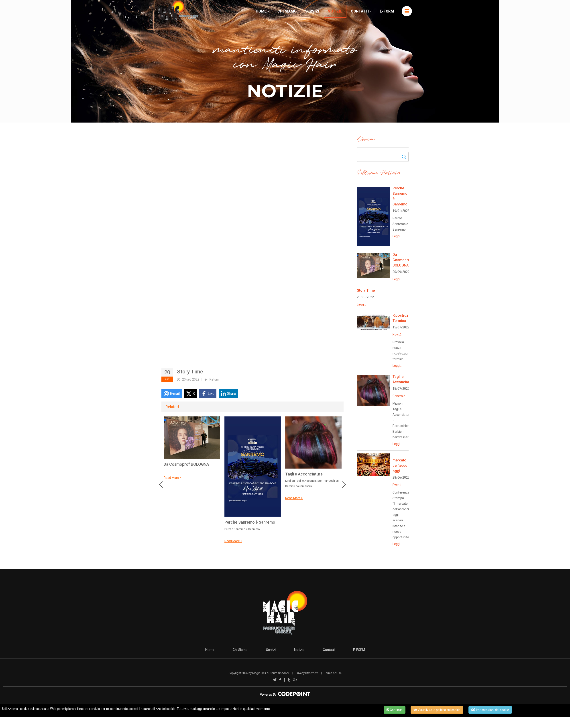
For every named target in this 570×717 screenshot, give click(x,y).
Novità (397, 334)
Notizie (299, 650)
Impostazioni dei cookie (492, 710)
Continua (396, 710)
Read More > (172, 477)
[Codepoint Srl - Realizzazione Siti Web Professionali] (285, 694)
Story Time (366, 290)
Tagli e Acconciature (304, 474)
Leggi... (397, 236)
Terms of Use (333, 673)
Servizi (271, 650)
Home (209, 650)
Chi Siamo (240, 650)
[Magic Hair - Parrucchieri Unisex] (178, 11)
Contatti (329, 650)
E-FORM (359, 650)
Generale (399, 396)
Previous (162, 484)
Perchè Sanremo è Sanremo (249, 522)
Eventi (397, 485)
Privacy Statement (307, 673)
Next (342, 484)
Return (214, 379)
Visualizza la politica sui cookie (438, 710)
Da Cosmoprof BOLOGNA (186, 464)
